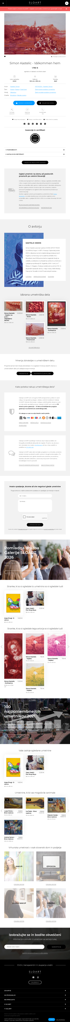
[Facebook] (25, 124)
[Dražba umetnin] (51, 903)
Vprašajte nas (35, 525)
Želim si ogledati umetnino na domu (29, 204)
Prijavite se (23, 373)
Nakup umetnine (23, 422)
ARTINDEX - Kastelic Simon (44, 86)
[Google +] (37, 124)
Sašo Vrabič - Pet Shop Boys (35, 598)
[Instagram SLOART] (38, 977)
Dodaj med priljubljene (19, 119)
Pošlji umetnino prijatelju (51, 119)
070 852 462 (29, 447)
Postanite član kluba (42, 373)
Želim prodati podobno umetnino (45, 92)
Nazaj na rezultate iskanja (35, 162)
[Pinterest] (41, 124)
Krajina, (12, 89)
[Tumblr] (45, 124)
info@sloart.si (39, 445)
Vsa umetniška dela (34, 347)
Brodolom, (13, 95)
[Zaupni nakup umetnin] (19, 903)
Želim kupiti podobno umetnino (45, 89)
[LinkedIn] (33, 124)
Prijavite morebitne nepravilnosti (29, 465)
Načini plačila (34, 422)
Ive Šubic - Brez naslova (35, 803)
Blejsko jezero (21, 95)
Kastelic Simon (15, 86)
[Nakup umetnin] (19, 866)
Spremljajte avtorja (40, 276)
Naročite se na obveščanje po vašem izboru (35, 953)
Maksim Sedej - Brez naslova (57, 805)
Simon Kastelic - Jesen (35, 306)
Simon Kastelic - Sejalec (35, 643)
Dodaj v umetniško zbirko (35, 119)
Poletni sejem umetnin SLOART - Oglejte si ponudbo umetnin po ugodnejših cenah (35, 9)
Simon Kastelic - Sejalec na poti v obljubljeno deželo (13, 306)
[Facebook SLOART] (33, 977)
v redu (52, 1019)
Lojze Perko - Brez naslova (13, 803)
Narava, (17, 89)
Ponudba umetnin (19, 884)
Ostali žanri (23, 89)
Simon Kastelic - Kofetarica (56, 313)
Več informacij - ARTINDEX (17, 736)
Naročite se (56, 947)
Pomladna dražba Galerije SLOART (20, 572)
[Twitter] (29, 124)
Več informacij (60, 1019)
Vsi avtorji (51, 276)
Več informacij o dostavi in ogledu (29, 207)
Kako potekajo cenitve (47, 465)
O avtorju (29, 276)
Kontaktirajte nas (46, 207)
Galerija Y (35, 982)
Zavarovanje (23, 425)
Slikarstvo (13, 92)
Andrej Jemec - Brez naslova (13, 827)
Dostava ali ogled (46, 422)
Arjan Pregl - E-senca (13, 603)
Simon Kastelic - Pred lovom (35, 329)
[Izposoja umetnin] (51, 866)
